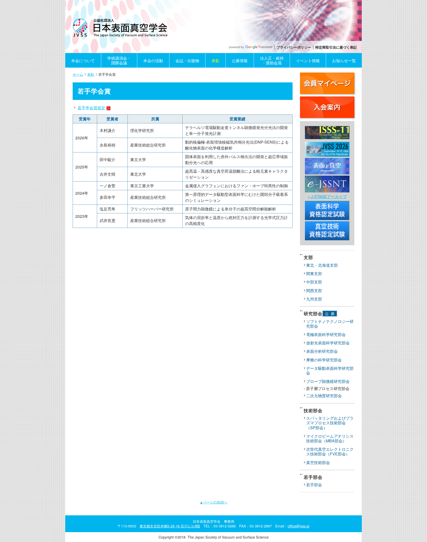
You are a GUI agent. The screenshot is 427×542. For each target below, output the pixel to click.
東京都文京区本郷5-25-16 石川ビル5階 (170, 525)
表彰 (215, 60)
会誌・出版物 (187, 60)
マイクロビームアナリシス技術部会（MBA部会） (330, 438)
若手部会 (314, 484)
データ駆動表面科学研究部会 (330, 370)
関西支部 (314, 290)
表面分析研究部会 (322, 351)
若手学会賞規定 (91, 108)
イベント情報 (308, 60)
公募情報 (240, 60)
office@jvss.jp (298, 525)
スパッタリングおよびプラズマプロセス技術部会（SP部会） (330, 422)
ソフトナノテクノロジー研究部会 (330, 323)
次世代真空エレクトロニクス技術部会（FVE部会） (330, 451)
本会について (83, 60)
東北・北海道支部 (322, 265)
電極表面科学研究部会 (326, 334)
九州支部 (314, 299)
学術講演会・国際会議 (119, 60)
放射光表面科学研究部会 (328, 343)
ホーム (78, 74)
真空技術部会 (318, 462)
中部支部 (314, 282)
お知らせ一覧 (344, 60)
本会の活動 (153, 60)
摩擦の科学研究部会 (324, 360)
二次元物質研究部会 (324, 395)
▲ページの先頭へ (213, 502)
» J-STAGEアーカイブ (327, 196)
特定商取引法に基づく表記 (336, 47)
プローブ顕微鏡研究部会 (328, 381)
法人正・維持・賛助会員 (272, 60)
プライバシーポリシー (294, 47)
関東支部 (314, 273)
